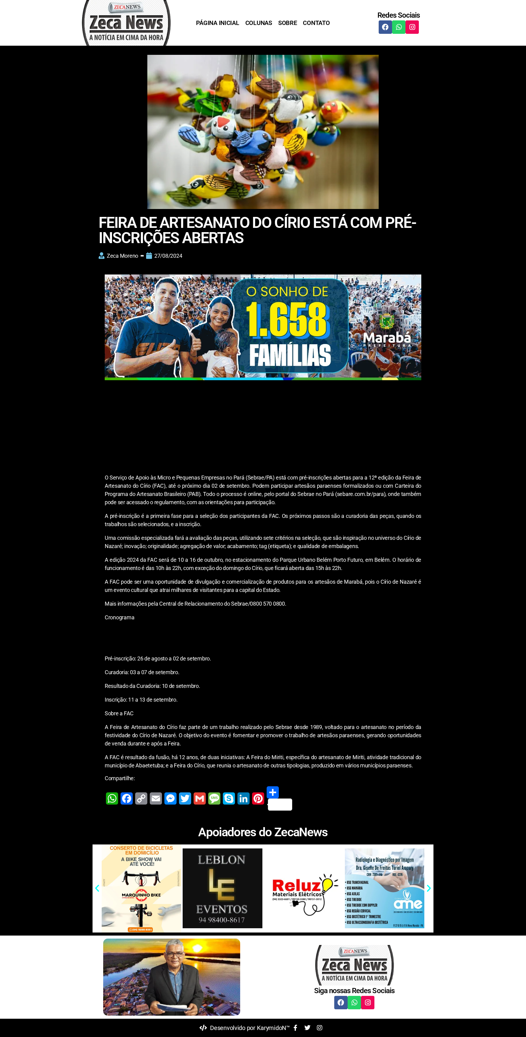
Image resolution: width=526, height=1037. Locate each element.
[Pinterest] (258, 798)
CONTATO (316, 23)
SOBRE (287, 23)
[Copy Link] (141, 798)
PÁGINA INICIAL (217, 23)
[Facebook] (385, 27)
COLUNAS (258, 23)
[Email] (156, 798)
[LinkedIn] (243, 798)
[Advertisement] (263, 428)
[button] (97, 888)
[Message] (214, 798)
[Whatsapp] (398, 27)
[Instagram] (412, 27)
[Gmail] (199, 798)
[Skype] (229, 798)
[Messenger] (170, 798)
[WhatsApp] (112, 798)
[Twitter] (185, 798)
